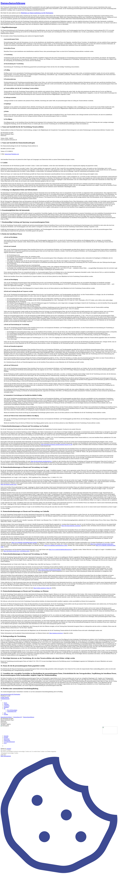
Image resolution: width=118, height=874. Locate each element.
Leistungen (6, 705)
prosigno (9, 748)
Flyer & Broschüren (12, 710)
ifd (4, 708)
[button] (1, 700)
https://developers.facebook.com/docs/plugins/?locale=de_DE (56, 444)
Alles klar (3, 754)
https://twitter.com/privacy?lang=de (42, 588)
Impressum (6, 739)
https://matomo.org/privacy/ (56, 633)
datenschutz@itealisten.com (12, 154)
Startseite (6, 736)
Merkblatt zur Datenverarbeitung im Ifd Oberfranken (37, 13)
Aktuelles (6, 704)
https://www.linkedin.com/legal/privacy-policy (56, 545)
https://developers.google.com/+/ (9, 484)
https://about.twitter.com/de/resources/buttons (49, 569)
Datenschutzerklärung (13, 3)
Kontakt (6, 714)
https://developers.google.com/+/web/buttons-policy (17, 551)
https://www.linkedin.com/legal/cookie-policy (102, 544)
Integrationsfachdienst (6, 717)
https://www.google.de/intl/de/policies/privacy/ (60, 549)
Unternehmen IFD (11, 711)
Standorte (6, 707)
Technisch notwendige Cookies (10, 753)
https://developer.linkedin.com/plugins (71, 525)
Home (5, 703)
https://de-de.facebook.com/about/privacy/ (41, 461)
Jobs (5, 713)
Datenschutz (7, 740)
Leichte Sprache (5, 697)
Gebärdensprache (5, 698)
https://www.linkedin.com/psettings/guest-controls (24, 542)
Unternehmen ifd (17, 717)
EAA (5, 743)
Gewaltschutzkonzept (9, 741)
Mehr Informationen (6, 756)
